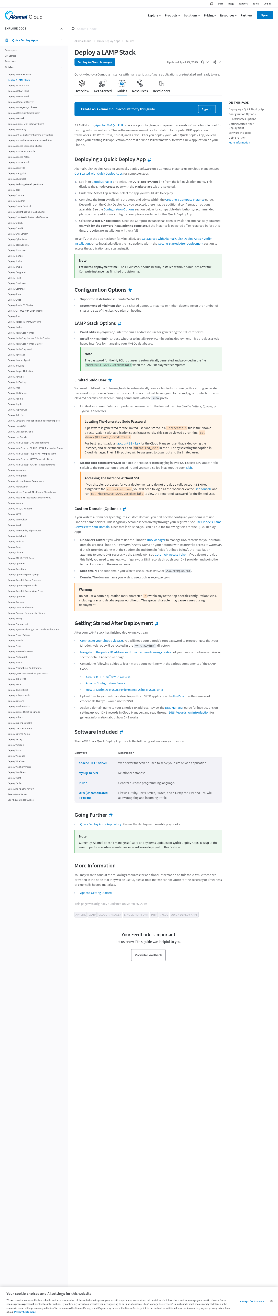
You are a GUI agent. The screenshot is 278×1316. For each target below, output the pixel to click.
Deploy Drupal (15, 266)
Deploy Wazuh (15, 750)
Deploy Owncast (16, 601)
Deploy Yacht (14, 777)
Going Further (237, 137)
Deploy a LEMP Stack (18, 85)
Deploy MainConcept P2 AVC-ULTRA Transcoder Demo (35, 447)
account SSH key (128, 443)
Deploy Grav (14, 316)
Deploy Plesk (14, 645)
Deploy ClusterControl (19, 206)
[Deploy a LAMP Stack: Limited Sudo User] (109, 379)
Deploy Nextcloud (17, 535)
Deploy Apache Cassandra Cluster (25, 145)
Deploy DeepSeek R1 (18, 244)
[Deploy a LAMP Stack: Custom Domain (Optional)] (123, 508)
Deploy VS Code (16, 744)
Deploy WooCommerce (19, 766)
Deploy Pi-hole (15, 640)
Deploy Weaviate (16, 755)
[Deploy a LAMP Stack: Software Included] (121, 731)
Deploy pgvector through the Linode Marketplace (33, 629)
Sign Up (207, 109)
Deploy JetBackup (17, 381)
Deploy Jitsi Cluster (17, 392)
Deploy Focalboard (17, 283)
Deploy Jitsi (14, 387)
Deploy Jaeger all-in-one (20, 370)
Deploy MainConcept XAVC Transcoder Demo (30, 458)
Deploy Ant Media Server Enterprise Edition (30, 140)
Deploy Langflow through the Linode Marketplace (34, 420)
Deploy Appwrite (16, 167)
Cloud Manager (102, 182)
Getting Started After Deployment (180, 243)
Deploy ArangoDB (17, 173)
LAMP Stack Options (244, 119)
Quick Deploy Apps (108, 41)
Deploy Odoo (14, 546)
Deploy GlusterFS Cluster (20, 305)
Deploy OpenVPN (16, 596)
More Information (239, 142)
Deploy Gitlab (15, 299)
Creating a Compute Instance (185, 199)
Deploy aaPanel (16, 118)
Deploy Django (15, 255)
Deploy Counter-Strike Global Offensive (28, 217)
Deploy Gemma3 (16, 288)
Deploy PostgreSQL (17, 656)
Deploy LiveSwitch (17, 436)
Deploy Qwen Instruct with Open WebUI (28, 673)
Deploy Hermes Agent (19, 359)
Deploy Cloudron (16, 200)
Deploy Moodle (15, 502)
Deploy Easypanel (17, 272)
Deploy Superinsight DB (20, 722)
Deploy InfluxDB (16, 365)
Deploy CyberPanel (17, 239)
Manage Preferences (252, 1301)
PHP (121, 125)
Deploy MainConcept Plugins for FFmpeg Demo (32, 453)
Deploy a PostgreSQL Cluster (22, 107)
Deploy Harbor (15, 326)
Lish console (203, 489)
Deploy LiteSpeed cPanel (20, 431)
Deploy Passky (15, 618)
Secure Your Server (17, 794)
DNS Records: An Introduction (189, 712)
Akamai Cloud (82, 41)
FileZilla (178, 696)
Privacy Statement (25, 1312)
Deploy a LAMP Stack (19, 79)
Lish (189, 467)
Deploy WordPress (17, 772)
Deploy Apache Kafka (19, 156)
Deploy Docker (15, 261)
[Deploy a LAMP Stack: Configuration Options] (129, 289)
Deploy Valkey (15, 739)
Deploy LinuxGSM (17, 425)
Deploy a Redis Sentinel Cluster (24, 112)
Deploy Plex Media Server (20, 651)
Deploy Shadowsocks (19, 706)
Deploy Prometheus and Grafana (25, 667)
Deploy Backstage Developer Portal (26, 184)
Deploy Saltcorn (16, 700)
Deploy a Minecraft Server (21, 101)
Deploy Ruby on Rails (19, 695)
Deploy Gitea (14, 294)
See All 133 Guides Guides (21, 799)
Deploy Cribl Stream (18, 233)
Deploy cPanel (15, 222)
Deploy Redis (14, 684)
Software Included (240, 133)
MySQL (111, 125)
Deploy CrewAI (15, 228)
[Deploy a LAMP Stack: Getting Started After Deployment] (156, 623)
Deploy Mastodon (17, 469)
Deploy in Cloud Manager (95, 62)
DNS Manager (156, 540)
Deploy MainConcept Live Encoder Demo (28, 442)
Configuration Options (119, 209)
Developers (10, 50)
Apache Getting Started (96, 893)
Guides (130, 41)
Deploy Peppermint (18, 623)
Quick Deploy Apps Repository (100, 824)
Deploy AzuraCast (17, 178)
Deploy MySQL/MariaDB (20, 508)
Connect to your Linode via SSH (101, 640)
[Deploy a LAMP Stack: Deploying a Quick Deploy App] (148, 159)
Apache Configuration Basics (105, 683)
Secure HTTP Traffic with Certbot (108, 676)
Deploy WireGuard (17, 761)
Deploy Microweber (18, 486)
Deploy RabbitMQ (17, 678)
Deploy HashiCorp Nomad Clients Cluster (29, 337)
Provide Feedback (148, 955)
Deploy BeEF (14, 189)
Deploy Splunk (15, 717)
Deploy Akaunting (17, 129)
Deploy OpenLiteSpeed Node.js (24, 579)
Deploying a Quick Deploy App (247, 109)
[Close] (271, 1300)
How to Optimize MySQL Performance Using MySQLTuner (124, 690)
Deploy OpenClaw (17, 568)
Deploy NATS (14, 513)
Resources (10, 61)
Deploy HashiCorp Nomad (21, 332)
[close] (61, 29)
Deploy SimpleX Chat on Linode (24, 711)
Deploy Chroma (16, 195)
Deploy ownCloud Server (21, 607)
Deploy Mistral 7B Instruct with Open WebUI (30, 497)
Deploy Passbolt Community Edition (26, 612)
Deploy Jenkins (16, 376)
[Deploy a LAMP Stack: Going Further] (110, 814)
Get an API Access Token (171, 554)
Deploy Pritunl (15, 662)
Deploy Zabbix (15, 783)
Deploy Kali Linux (16, 414)
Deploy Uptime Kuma (19, 733)
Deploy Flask (14, 277)
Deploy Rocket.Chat (18, 689)
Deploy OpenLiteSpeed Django (23, 574)
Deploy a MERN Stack (18, 96)
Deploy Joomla (15, 398)
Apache (100, 125)
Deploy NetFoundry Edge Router (24, 530)
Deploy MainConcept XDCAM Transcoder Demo (31, 464)
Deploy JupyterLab (17, 409)
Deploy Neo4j (15, 524)
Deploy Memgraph (17, 475)
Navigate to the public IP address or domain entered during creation (126, 652)
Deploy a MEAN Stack (18, 90)
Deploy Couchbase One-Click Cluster (26, 211)
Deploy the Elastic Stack (20, 728)
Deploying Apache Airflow (21, 788)
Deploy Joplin (15, 403)
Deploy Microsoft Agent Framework (26, 480)
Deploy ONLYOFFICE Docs (21, 557)
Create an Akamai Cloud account (106, 109)
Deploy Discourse (16, 250)
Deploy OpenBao (16, 563)
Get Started (10, 55)
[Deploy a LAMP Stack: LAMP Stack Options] (118, 323)
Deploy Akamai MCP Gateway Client (26, 123)
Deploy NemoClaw (17, 519)
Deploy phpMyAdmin (19, 634)
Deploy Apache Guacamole (21, 151)
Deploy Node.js (16, 541)
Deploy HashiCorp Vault (20, 348)
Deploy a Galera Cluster (20, 74)
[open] (204, 62)
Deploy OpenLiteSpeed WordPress (25, 590)
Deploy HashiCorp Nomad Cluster (25, 343)
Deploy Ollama (15, 552)
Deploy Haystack (16, 354)
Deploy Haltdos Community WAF (24, 321)
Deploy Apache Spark (19, 162)
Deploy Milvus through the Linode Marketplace (32, 491)
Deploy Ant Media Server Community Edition (31, 134)
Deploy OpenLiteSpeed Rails (22, 585)
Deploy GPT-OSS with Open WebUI (25, 310)
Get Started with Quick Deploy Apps (98, 173)
